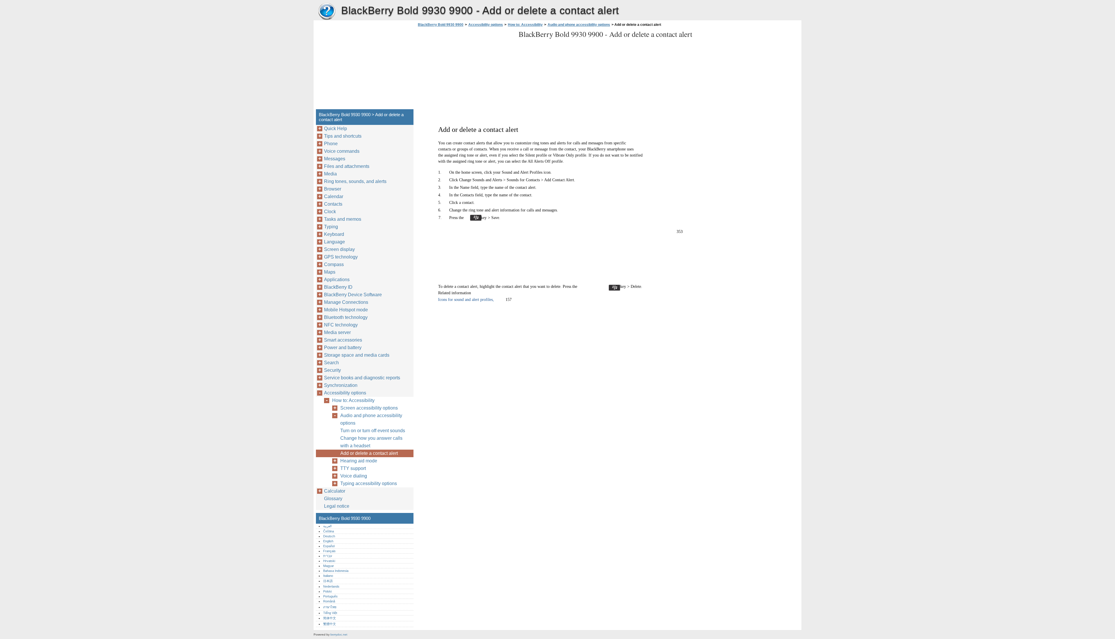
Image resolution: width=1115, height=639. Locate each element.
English (328, 541)
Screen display (339, 249)
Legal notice (336, 506)
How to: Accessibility (525, 25)
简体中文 (329, 618)
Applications (337, 279)
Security (332, 370)
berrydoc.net (338, 634)
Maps (329, 272)
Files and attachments (346, 166)
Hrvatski (329, 561)
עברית (327, 556)
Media (330, 173)
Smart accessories (343, 340)
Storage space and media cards (356, 355)
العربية (327, 526)
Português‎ (330, 596)
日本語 (328, 581)
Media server (337, 332)
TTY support (353, 468)
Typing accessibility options (368, 483)
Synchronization (340, 385)
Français (329, 551)
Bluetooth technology (346, 317)
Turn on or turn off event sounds (372, 430)
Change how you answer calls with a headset (371, 442)
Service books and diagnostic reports (362, 377)
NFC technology (341, 324)
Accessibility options (485, 25)
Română (329, 601)
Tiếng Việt (330, 613)
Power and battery (343, 347)
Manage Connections (346, 302)
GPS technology (341, 256)
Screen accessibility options (369, 407)
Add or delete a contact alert (369, 453)
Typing (331, 226)
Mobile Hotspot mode (346, 309)
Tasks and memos (342, 219)
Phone (331, 143)
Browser (332, 188)
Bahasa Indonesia (335, 570)
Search (331, 362)
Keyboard (334, 234)
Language (334, 241)
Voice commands (341, 151)
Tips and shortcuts (343, 136)
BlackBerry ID (338, 287)
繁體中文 (329, 624)
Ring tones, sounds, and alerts (355, 181)
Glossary (333, 498)
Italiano (328, 575)
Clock (330, 211)
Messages (334, 158)
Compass (334, 264)
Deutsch (329, 536)
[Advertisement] (465, 69)
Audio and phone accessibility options (579, 25)
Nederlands (331, 586)
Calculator (334, 491)
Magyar (328, 566)
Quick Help (335, 128)
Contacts (333, 204)
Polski (327, 591)
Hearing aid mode (358, 460)
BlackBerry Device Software (353, 294)
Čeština (328, 531)
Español (328, 546)
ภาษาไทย (330, 607)
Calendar (333, 196)
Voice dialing (353, 475)
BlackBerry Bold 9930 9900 (326, 11)
